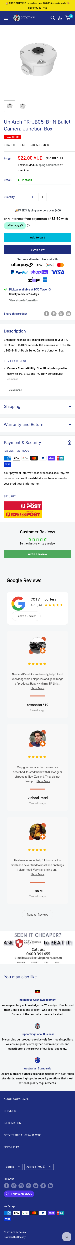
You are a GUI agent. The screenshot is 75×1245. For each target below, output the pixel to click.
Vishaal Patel (38, 798)
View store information (23, 300)
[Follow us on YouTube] (35, 1185)
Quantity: (10, 197)
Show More (37, 688)
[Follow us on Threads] (14, 1185)
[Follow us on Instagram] (21, 1185)
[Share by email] (68, 313)
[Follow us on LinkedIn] (50, 1185)
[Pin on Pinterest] (54, 313)
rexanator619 (37, 705)
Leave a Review (26, 616)
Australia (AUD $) (36, 1166)
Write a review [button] (37, 554)
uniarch (9, 145)
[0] (68, 18)
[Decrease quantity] (22, 197)
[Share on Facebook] (46, 313)
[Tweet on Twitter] (61, 313)
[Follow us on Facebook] (6, 1185)
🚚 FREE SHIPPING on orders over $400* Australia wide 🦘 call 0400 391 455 (37, 5)
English (10, 1166)
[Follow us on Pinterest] (28, 1185)
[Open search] (53, 18)
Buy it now (38, 249)
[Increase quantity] (42, 197)
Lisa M (37, 891)
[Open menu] (6, 18)
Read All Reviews (37, 914)
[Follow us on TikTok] (43, 1185)
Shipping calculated (46, 165)
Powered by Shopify (15, 1236)
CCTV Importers (43, 599)
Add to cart (37, 237)
